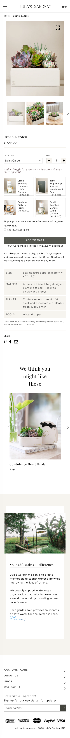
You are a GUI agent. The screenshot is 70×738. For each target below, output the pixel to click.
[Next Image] (67, 113)
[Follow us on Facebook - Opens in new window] (10, 342)
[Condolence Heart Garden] (35, 426)
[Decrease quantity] (49, 160)
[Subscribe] (63, 708)
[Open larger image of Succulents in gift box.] (58, 27)
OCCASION (9, 155)
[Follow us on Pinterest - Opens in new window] (5, 342)
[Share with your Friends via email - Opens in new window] (16, 342)
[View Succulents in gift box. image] (35, 58)
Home (7, 16)
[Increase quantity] (63, 160)
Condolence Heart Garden (29, 464)
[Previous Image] (8, 113)
